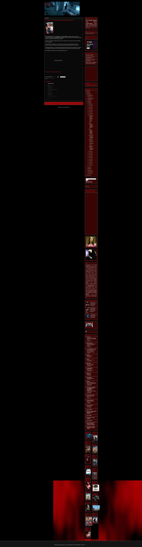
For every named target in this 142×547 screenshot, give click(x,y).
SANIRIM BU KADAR (90, 378)
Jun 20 (90, 151)
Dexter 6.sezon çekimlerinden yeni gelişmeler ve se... (91, 125)
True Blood (91, 22)
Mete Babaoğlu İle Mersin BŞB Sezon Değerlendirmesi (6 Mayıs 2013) (91, 383)
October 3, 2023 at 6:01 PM (52, 96)
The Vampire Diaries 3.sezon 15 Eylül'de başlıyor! (91, 148)
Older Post (80, 103)
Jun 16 (90, 156)
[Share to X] (62, 76)
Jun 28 (90, 107)
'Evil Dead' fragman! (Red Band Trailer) (90, 60)
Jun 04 (90, 163)
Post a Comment (49, 98)
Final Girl (88, 337)
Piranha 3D (88, 281)
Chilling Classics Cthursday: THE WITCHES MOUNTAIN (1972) (91, 339)
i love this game (90, 405)
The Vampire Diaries (51, 78)
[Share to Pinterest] (64, 76)
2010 (88, 175)
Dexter (87, 24)
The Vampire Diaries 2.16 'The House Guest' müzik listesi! (93, 316)
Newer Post (47, 103)
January (89, 173)
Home (64, 103)
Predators (92, 281)
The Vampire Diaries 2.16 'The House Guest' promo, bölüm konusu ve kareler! (91, 310)
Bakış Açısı (89, 374)
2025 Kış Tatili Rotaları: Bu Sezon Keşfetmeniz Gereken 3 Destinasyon (91, 351)
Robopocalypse (88, 283)
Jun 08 (90, 160)
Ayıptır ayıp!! (89, 406)
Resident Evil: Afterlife (91, 282)
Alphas (95, 25)
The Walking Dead (93, 24)
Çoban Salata (89, 420)
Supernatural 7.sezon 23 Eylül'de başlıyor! (91, 137)
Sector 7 (87, 284)
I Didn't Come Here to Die (90, 33)
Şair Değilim (89, 377)
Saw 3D (91, 283)
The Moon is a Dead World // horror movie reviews (91, 427)
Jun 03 (90, 165)
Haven (87, 25)
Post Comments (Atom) (66, 107)
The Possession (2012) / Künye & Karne (90, 57)
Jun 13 (90, 157)
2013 (88, 92)
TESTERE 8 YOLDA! (89, 55)
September (90, 98)
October (89, 96)
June (89, 102)
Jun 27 (90, 108)
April (89, 168)
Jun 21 (90, 114)
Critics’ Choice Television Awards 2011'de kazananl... (91, 131)
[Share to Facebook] (63, 76)
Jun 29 (90, 105)
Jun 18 (90, 154)
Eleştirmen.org (89, 343)
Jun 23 (90, 111)
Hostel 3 (92, 272)
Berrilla (88, 355)
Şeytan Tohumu (91, 284)
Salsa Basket (89, 409)
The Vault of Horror (90, 395)
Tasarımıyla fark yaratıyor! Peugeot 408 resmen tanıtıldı (91, 345)
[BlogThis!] (61, 76)
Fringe (95, 23)
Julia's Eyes (94, 274)
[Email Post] (58, 76)
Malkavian (89, 373)
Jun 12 (90, 159)
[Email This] (60, 76)
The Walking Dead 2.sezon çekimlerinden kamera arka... (91, 119)
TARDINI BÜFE (89, 368)
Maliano (88, 381)
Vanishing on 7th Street (90, 295)
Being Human (91, 25)
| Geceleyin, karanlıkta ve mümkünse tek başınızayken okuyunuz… (91, 389)
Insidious (90, 274)
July (89, 101)
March (89, 170)
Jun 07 (90, 162)
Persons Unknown (94, 280)
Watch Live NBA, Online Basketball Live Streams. (91, 412)
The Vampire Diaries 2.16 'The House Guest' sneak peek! (93, 304)
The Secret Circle (93, 289)
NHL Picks (89, 363)
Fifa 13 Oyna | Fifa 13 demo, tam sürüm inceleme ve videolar (91, 423)
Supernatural (89, 23)
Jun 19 (90, 153)
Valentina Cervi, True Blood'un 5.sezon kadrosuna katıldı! (91, 63)
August (89, 99)
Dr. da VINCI (89, 415)
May (89, 167)
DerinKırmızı (47, 3)
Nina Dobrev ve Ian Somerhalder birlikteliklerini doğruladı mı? (59, 20)
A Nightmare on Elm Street (91, 265)
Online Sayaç (87, 186)
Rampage (95, 281)
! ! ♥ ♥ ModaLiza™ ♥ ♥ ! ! (91, 349)
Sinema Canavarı (90, 400)
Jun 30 (90, 104)
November (90, 95)
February (89, 171)
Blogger (86, 544)
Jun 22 (90, 113)
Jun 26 (90, 110)
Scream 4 (95, 283)
